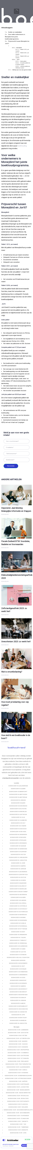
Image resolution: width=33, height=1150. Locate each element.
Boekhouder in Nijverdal (18, 903)
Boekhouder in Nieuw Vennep (18, 891)
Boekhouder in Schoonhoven (18, 1009)
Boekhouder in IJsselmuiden (18, 857)
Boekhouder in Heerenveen (18, 848)
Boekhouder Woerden (18, 960)
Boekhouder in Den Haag (18, 831)
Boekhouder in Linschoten (18, 1023)
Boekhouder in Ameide (18, 1003)
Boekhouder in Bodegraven (18, 806)
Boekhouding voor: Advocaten (18, 1032)
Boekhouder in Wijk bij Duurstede (18, 957)
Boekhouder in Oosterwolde (18, 911)
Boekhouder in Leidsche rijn (18, 874)
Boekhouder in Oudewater (18, 1012)
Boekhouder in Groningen (18, 843)
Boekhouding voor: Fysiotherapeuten (18, 1064)
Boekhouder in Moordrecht (18, 989)
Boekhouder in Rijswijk (18, 923)
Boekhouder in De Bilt (18, 823)
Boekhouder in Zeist (18, 966)
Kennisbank (5, 514)
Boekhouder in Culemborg (18, 820)
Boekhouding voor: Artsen (18, 1035)
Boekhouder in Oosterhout (18, 909)
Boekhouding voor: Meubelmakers (18, 1090)
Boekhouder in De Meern (18, 826)
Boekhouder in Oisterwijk (18, 906)
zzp (24, 176)
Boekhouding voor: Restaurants (18, 1101)
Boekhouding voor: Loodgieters (18, 1087)
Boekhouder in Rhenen (18, 917)
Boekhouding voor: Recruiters (18, 1098)
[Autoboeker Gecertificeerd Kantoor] (16, 1142)
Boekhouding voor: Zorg (18, 1132)
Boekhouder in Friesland (18, 840)
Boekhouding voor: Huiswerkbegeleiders (18, 1075)
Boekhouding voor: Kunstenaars (18, 1084)
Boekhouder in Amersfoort (18, 791)
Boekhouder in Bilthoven (18, 808)
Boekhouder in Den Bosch (18, 828)
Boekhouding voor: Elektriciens (18, 1055)
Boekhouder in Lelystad (18, 877)
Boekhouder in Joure (18, 863)
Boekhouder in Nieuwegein (18, 894)
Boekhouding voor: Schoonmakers (18, 1112)
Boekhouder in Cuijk (18, 817)
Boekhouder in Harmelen (18, 1020)
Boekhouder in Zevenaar (18, 969)
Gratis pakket (23, 61)
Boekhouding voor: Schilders (18, 1107)
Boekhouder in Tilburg (18, 937)
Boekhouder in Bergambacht (18, 1006)
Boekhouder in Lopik (18, 1014)
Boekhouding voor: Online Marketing (18, 1092)
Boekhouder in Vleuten (18, 951)
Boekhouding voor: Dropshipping (18, 1049)
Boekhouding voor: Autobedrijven (18, 1038)
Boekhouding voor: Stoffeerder (18, 1115)
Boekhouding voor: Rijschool (18, 1104)
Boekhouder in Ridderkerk (18, 920)
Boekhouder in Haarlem (18, 846)
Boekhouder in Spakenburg (18, 934)
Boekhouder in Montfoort (18, 1017)
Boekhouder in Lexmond (18, 1000)
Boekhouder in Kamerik (18, 986)
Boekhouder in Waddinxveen (18, 994)
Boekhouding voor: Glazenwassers (18, 1067)
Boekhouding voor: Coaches (18, 1044)
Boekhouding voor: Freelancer (18, 1061)
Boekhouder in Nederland (18, 888)
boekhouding (22, 146)
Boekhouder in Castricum (18, 814)
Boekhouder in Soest (18, 931)
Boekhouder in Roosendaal (18, 926)
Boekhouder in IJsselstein (18, 860)
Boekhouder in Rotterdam (18, 929)
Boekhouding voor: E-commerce (18, 1052)
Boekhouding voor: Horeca (18, 1069)
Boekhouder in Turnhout (18, 940)
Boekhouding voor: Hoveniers (18, 1072)
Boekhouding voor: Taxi (18, 1124)
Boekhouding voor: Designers (18, 1047)
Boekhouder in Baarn (18, 803)
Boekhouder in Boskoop (18, 997)
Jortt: (18, 59)
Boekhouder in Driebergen (18, 834)
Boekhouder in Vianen (18, 949)
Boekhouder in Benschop (18, 980)
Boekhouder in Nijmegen (18, 900)
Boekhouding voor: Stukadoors (18, 1118)
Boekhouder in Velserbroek (18, 946)
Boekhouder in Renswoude (18, 914)
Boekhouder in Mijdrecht (18, 886)
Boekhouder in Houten (18, 854)
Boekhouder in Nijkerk (18, 897)
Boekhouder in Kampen (18, 866)
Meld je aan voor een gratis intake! (21, 69)
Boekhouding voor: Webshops (18, 1130)
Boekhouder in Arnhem (18, 800)
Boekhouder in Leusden (18, 880)
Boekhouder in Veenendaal (18, 943)
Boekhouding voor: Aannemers (18, 1029)
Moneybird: (19, 47)
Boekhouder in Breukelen (18, 811)
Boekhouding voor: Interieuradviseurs (18, 1078)
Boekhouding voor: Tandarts (18, 1121)
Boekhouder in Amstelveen (18, 794)
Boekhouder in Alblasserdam (18, 785)
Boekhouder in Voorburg (18, 954)
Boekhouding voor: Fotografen (18, 1058)
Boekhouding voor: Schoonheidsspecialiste (18, 1110)
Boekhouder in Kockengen (18, 983)
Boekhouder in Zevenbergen (18, 971)
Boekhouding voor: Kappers (18, 1081)
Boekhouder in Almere (18, 788)
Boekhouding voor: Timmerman (18, 1127)
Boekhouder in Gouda (18, 977)
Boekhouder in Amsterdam (18, 797)
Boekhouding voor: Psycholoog (18, 1095)
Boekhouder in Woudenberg (18, 963)
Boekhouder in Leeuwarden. (18, 871)
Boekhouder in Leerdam (18, 868)
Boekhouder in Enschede (18, 837)
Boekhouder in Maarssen (18, 883)
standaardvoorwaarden (10, 778)
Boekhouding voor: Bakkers (18, 1041)
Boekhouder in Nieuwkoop (18, 991)
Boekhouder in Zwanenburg (18, 974)
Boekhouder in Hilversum (18, 851)
